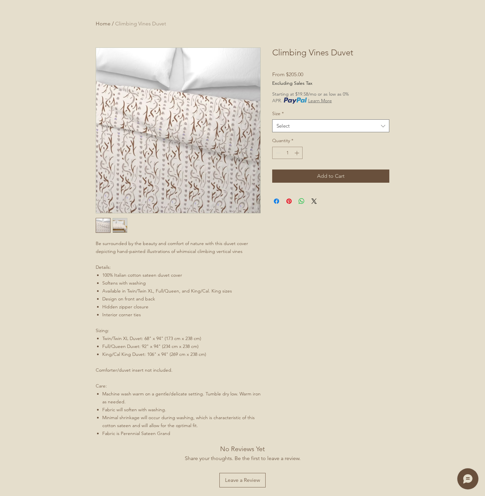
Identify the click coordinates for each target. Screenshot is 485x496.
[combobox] (330, 125)
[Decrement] (277, 153)
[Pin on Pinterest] (289, 201)
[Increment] (297, 153)
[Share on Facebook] (276, 201)
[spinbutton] (287, 153)
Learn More (320, 101)
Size (278, 113)
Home (103, 23)
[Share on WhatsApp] (302, 201)
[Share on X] (314, 201)
